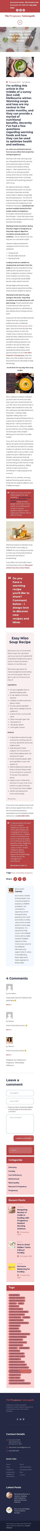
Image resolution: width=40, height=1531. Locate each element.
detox (12, 1303)
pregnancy (29, 873)
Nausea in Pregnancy (18, 1187)
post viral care (17, 1356)
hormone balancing (18, 1323)
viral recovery (16, 1380)
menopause (15, 1331)
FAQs (8, 1467)
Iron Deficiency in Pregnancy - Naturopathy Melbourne (16, 1062)
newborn (24, 1348)
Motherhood (14, 1179)
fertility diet (16, 1309)
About (22, 1464)
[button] (20, 22)
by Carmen (26, 82)
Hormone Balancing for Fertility (23, 1269)
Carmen (11, 1046)
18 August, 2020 (15, 82)
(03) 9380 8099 (23, 816)
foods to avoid (16, 1315)
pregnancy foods (17, 1365)
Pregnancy (13, 1190)
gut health (15, 1317)
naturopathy (19, 873)
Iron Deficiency (15, 1175)
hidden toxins (16, 1320)
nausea (13, 1348)
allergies (14, 1295)
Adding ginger (22, 326)
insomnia (14, 1328)
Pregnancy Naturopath (15, 1371)
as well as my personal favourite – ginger (20, 499)
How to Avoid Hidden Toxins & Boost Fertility (23, 1248)
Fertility (12, 1171)
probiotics (14, 1375)
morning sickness (17, 1337)
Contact (22, 1475)
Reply (9, 1005)
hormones (14, 1326)
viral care (14, 1378)
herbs (26, 1317)
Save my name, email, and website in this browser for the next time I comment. (20, 1109)
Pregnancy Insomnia (18, 1367)
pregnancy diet (16, 1362)
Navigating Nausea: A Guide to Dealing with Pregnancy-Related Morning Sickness (23, 1219)
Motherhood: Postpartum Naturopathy (10, 1474)
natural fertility (17, 1342)
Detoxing (12, 1167)
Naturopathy (14, 1183)
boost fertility (17, 1298)
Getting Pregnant (25, 1467)
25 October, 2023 (26, 1256)
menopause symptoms (19, 1334)
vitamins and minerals (19, 1383)
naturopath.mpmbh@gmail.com (19, 1447)
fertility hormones (18, 1312)
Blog (21, 1472)
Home (13, 44)
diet (13, 873)
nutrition (14, 1351)
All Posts (20, 44)
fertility (14, 1306)
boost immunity (17, 1301)
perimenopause (16, 1354)
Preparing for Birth (26, 1469)
